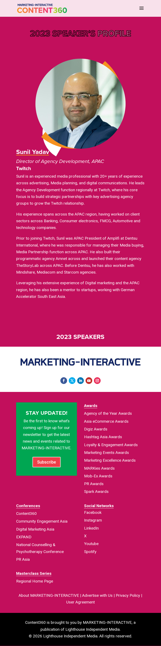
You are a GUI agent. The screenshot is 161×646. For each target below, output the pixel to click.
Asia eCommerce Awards (106, 421)
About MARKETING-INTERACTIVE (49, 595)
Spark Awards (96, 491)
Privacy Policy (128, 595)
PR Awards (94, 483)
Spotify (90, 551)
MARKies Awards (99, 468)
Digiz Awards (95, 429)
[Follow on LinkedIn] (80, 380)
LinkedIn (91, 528)
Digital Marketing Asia (35, 529)
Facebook (92, 512)
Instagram (93, 520)
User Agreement (80, 602)
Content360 (26, 513)
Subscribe (46, 462)
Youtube (91, 543)
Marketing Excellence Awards (110, 460)
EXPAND (23, 537)
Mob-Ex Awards (98, 476)
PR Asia (23, 559)
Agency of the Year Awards (108, 413)
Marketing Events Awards (106, 452)
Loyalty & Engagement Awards (111, 444)
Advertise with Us (97, 595)
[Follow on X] (72, 380)
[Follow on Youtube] (89, 380)
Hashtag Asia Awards (103, 436)
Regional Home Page (34, 581)
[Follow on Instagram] (97, 380)
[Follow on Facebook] (63, 380)
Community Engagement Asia (42, 521)
